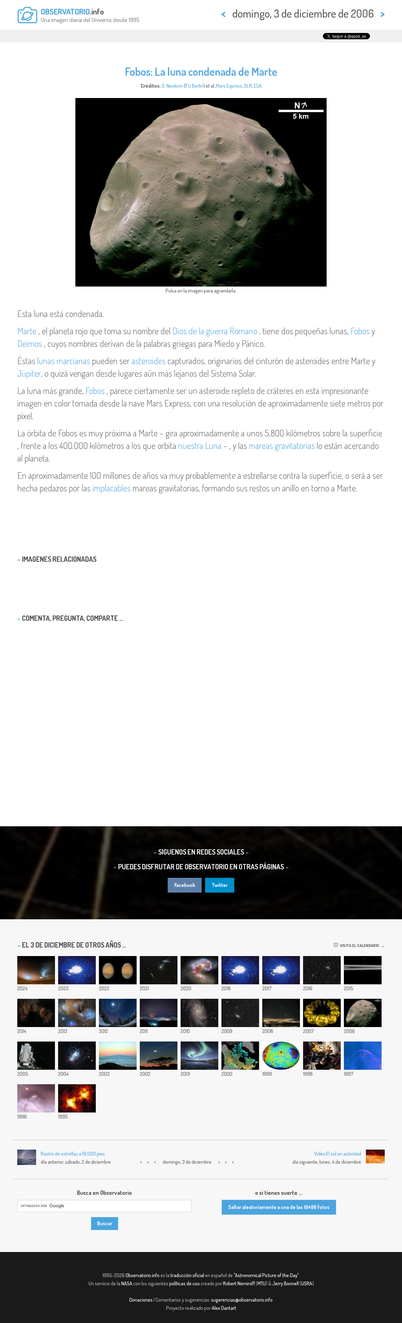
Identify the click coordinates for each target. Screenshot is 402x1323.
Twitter (220, 885)
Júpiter (29, 373)
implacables (111, 488)
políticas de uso (184, 1283)
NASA (126, 1283)
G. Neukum (172, 86)
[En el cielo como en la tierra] (158, 1013)
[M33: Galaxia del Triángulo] (199, 1013)
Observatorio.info (143, 1275)
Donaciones (141, 1300)
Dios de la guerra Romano (214, 330)
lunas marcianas (63, 360)
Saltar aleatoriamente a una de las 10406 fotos (278, 1207)
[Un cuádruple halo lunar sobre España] (118, 1013)
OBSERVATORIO (65, 11)
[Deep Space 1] (322, 1055)
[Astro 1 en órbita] (36, 1055)
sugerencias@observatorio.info (242, 1300)
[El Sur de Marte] (281, 1055)
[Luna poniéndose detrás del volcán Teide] (77, 970)
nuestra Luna (199, 445)
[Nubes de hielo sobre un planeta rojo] (36, 970)
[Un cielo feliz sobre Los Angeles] (281, 1013)
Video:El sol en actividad (337, 1154)
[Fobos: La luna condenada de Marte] (363, 1013)
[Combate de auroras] (199, 1055)
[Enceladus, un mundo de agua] (363, 970)
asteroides (149, 360)
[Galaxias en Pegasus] (322, 970)
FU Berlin (194, 86)
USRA (306, 1283)
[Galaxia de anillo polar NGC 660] (240, 1013)
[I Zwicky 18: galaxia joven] (77, 1055)
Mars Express (229, 86)
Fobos (360, 330)
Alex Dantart (224, 1308)
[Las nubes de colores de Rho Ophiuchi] (77, 1013)
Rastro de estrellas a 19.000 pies (73, 1154)
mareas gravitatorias (282, 445)
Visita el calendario (358, 945)
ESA (258, 86)
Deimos (29, 343)
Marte (26, 330)
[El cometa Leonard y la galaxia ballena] (158, 970)
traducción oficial (187, 1275)
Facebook (184, 885)
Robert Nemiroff (239, 1283)
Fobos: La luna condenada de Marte (201, 71)
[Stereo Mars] (118, 970)
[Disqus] (201, 707)
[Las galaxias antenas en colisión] (199, 970)
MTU (262, 1283)
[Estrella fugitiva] (363, 1055)
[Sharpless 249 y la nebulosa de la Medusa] (36, 1013)
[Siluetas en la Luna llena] (281, 970)
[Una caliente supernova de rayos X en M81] (77, 1098)
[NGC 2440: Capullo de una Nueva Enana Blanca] (36, 1098)
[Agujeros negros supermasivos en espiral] (240, 970)
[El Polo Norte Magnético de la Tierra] (240, 1055)
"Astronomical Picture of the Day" (266, 1275)
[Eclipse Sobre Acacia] (158, 1055)
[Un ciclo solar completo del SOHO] (322, 1013)
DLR (248, 86)
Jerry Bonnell (285, 1283)
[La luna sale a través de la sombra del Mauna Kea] (118, 1055)
